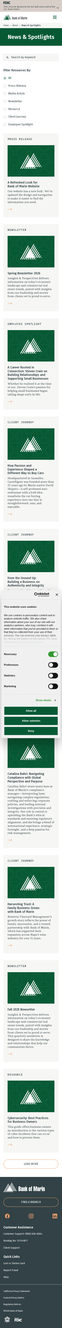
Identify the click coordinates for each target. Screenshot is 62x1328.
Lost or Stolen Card (14, 1263)
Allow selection (31, 720)
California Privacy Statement (16, 1291)
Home (6, 25)
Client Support (11, 1247)
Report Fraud (10, 1270)
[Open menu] (55, 17)
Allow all (31, 710)
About (15, 25)
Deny (31, 730)
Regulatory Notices (12, 1304)
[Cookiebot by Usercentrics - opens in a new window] (36, 594)
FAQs (6, 1277)
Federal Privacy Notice (13, 1298)
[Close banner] (57, 594)
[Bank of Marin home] (15, 17)
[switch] (53, 665)
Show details (43, 700)
